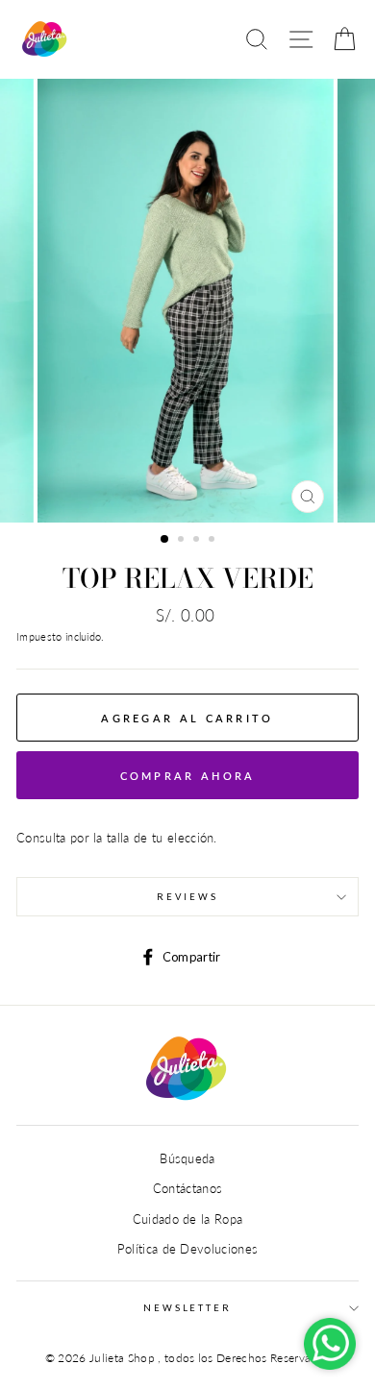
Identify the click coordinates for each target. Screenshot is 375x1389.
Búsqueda (187, 1158)
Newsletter (187, 1308)
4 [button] (213, 541)
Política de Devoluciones (188, 1248)
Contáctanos (188, 1188)
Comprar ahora (188, 775)
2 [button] (183, 541)
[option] (188, 301)
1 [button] (165, 540)
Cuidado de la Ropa (188, 1219)
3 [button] (198, 541)
